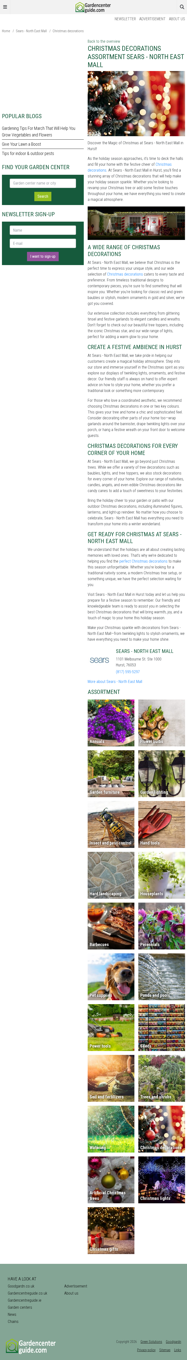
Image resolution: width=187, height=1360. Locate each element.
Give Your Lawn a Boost (21, 144)
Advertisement (152, 19)
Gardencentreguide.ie (24, 1300)
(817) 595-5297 (128, 672)
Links (177, 1350)
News (12, 1314)
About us (177, 19)
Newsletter (125, 19)
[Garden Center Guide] (93, 6)
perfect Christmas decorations (143, 561)
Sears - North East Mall (31, 31)
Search (42, 196)
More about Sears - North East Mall (115, 681)
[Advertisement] (43, 73)
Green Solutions (151, 1342)
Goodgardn (173, 1342)
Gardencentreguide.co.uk (27, 1293)
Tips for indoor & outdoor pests (28, 153)
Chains (13, 1321)
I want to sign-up (43, 256)
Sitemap (164, 1350)
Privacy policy (146, 1350)
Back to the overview (104, 41)
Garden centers (20, 1307)
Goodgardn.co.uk (21, 1286)
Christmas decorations (68, 31)
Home (6, 31)
